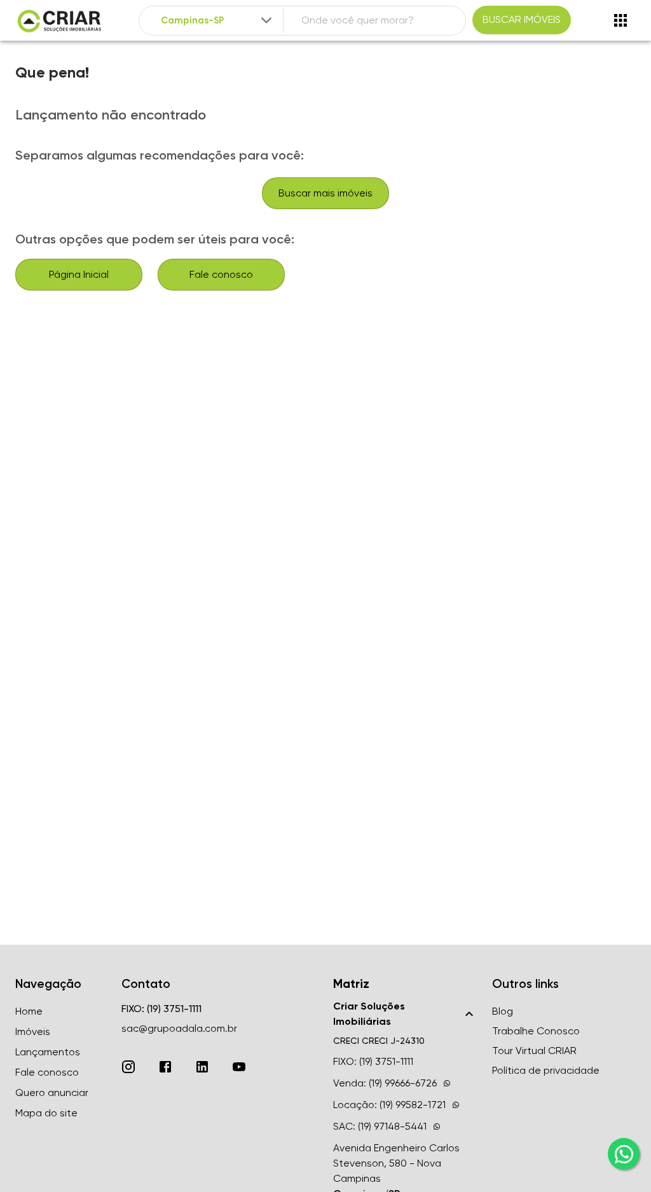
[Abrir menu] (620, 20)
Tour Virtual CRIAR (534, 1051)
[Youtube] (239, 1067)
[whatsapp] (624, 1154)
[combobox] (217, 21)
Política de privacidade (546, 1070)
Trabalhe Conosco (536, 1031)
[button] (405, 1014)
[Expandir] (266, 20)
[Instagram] (128, 1067)
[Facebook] (165, 1067)
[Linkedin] (202, 1067)
